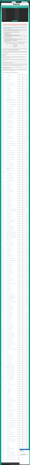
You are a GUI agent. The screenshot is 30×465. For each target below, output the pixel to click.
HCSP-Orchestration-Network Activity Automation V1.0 (11, 436)
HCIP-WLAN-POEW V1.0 (8, 79)
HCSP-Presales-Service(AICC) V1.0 (9, 310)
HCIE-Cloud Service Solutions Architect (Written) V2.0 (11, 143)
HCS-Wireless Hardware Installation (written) (10, 418)
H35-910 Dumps (3, 418)
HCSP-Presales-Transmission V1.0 (9, 214)
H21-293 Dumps (3, 315)
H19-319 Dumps (3, 175)
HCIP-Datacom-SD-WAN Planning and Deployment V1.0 (11, 104)
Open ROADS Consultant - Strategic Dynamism (10, 452)
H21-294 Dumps (3, 317)
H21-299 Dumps (3, 326)
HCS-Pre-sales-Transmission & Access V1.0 (10, 191)
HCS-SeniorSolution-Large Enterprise (9, 324)
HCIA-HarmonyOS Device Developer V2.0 (10, 157)
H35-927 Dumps (3, 436)
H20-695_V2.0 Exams (17, 16)
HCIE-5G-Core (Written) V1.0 (9, 397)
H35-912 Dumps (3, 420)
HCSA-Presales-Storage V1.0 (9, 239)
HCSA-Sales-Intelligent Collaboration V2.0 (10, 166)
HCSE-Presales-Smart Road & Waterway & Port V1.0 (11, 260)
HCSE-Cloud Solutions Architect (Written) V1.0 (10, 365)
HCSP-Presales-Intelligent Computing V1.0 (10, 228)
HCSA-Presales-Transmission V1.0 (9, 212)
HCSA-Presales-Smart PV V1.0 (9, 207)
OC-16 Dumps (3, 459)
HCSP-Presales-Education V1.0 (9, 269)
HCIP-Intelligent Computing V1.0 (9, 120)
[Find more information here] (24, 456)
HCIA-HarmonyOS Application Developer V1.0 (10, 152)
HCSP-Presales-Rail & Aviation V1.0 (9, 255)
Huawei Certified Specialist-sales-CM (9, 173)
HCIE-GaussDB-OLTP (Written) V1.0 (9, 150)
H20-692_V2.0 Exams (4, 15)
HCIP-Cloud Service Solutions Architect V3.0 (10, 141)
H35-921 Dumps (3, 429)
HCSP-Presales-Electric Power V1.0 (9, 262)
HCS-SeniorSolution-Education (9, 317)
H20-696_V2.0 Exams (4, 17)
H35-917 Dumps (3, 427)
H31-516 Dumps (3, 365)
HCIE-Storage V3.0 (8, 134)
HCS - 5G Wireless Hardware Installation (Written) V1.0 (11, 427)
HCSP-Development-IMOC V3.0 (9, 347)
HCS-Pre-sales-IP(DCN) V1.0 (9, 198)
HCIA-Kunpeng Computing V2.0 (9, 118)
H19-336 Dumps (3, 182)
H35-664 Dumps (3, 402)
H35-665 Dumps (3, 404)
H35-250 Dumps (3, 381)
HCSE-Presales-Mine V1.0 (8, 253)
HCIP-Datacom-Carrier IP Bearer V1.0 (9, 411)
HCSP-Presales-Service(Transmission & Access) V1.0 (11, 301)
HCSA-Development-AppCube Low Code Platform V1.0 (11, 349)
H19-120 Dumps (3, 168)
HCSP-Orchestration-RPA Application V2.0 (10, 379)
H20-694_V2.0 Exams (4, 16)
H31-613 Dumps (3, 372)
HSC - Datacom (7, 381)
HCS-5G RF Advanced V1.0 (8, 388)
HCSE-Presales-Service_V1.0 (8, 331)
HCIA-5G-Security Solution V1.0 (9, 402)
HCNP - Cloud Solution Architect (9, 356)
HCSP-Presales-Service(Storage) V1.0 (9, 308)
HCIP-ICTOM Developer (8, 429)
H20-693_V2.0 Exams (17, 15)
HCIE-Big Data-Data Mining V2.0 (9, 136)
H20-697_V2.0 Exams (17, 17)
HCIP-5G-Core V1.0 (8, 395)
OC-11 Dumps (3, 452)
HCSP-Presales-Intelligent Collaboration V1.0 (10, 221)
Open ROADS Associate (8, 450)
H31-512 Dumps (3, 356)
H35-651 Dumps (3, 395)
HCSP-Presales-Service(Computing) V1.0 (10, 299)
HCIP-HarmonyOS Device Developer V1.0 (10, 159)
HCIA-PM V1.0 (7, 443)
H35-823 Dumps (3, 413)
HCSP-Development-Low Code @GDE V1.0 (10, 372)
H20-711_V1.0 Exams (4, 19)
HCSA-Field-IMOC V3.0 (8, 276)
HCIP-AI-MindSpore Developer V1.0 (9, 127)
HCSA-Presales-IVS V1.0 (8, 223)
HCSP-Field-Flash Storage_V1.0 (9, 340)
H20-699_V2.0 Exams (17, 18)
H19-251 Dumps (3, 173)
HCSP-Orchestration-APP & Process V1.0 (10, 434)
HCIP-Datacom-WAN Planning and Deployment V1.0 (11, 102)
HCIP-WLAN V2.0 (8, 81)
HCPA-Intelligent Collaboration (9, 175)
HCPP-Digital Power (8, 182)
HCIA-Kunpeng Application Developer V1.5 (10, 111)
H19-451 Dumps (3, 244)
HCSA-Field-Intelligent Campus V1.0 (9, 278)
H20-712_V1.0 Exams (17, 19)
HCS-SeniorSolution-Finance (9, 315)
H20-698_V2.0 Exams (4, 18)
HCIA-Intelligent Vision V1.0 (8, 86)
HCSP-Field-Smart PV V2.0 (8, 292)
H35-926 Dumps (3, 434)
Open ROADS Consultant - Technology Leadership (10, 459)
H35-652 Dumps (3, 397)
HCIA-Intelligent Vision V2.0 (8, 88)
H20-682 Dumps (3, 285)
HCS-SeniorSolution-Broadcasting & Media (10, 326)
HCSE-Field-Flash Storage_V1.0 (9, 342)
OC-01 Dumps (3, 450)
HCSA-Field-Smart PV (8, 285)
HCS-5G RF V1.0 (7, 386)
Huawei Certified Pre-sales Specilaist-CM (10, 244)
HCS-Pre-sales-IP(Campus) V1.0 (9, 205)
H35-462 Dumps (3, 388)
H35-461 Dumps (3, 386)
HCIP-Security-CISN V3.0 (8, 95)
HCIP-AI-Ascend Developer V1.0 (9, 125)
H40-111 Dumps (3, 443)
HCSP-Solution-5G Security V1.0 (9, 404)
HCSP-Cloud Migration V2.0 (8, 363)
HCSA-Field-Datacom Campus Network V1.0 (10, 333)
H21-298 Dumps (3, 324)
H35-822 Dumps (3, 411)
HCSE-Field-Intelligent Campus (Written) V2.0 (10, 294)
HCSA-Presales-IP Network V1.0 (9, 230)
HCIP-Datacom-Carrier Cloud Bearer (9, 413)
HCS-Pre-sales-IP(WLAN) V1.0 (9, 189)
